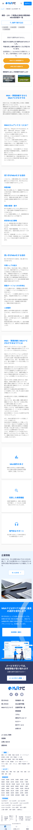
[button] (5, 27)
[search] (21, 3)
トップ (2, 9)
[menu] (3, 3)
